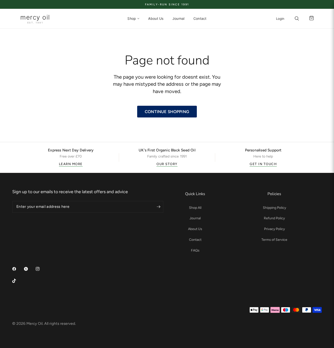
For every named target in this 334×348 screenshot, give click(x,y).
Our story (167, 164)
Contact (200, 18)
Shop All (195, 208)
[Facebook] (17, 269)
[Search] (296, 18)
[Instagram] (41, 269)
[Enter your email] (158, 207)
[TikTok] (17, 280)
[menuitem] (133, 18)
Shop (131, 18)
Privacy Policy (274, 229)
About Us (155, 18)
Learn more (71, 164)
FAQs (195, 250)
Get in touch (263, 164)
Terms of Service (274, 240)
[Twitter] (29, 269)
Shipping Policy (274, 208)
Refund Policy (274, 218)
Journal (178, 18)
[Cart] (310, 18)
